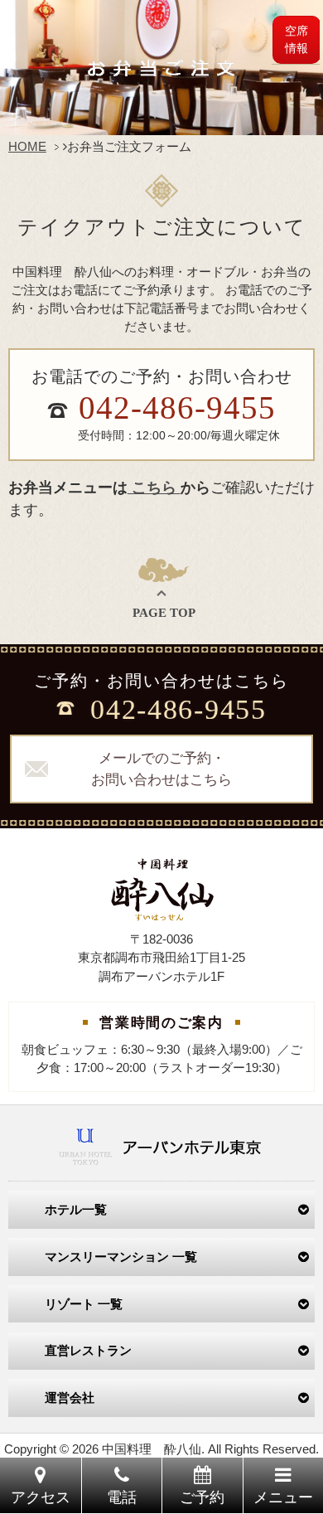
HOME (27, 146)
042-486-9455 (177, 407)
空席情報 (296, 39)
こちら (154, 487)
